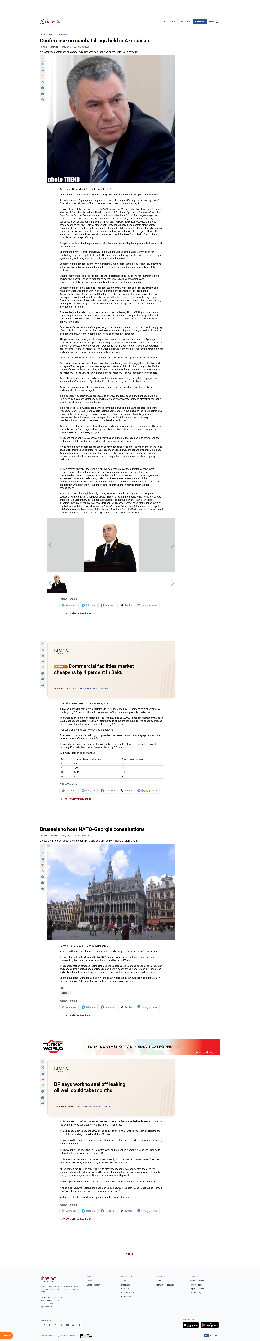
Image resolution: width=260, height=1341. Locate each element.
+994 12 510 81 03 (48, 1304)
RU (216, 1336)
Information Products (165, 1285)
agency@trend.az (47, 1307)
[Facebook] (49, 1325)
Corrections (126, 1297)
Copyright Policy (197, 1289)
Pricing (158, 1281)
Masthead (125, 1285)
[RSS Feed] (79, 1325)
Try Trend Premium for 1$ (77, 613)
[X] (55, 1325)
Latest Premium (93, 1285)
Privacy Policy (196, 1285)
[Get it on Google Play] (210, 1325)
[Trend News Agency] (48, 1278)
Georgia (65, 993)
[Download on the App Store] (191, 1325)
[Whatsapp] (43, 1325)
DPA (109, 1124)
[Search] (165, 21)
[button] (42, 58)
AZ (211, 1336)
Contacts (125, 1289)
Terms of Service (197, 1281)
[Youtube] (61, 1325)
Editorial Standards (129, 1293)
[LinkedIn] (73, 1325)
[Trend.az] (50, 22)
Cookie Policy (195, 1293)
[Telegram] (67, 1325)
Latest (89, 1281)
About (123, 1281)
